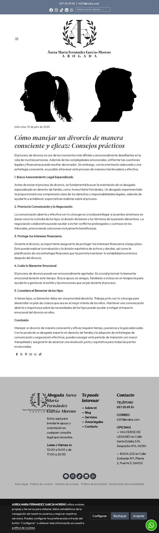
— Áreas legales (92, 422)
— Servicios (89, 417)
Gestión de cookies (67, 484)
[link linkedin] (66, 10)
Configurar (99, 516)
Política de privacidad (94, 484)
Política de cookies (41, 484)
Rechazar (119, 516)
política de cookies (23, 527)
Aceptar (138, 516)
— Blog (86, 412)
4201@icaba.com (89, 3)
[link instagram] (56, 10)
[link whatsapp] (71, 10)
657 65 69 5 (124, 407)
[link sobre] (27, 402)
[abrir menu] (17, 39)
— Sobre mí (89, 408)
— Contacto (90, 426)
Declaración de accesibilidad (126, 484)
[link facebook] (51, 10)
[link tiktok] (61, 10)
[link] (79, 38)
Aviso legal (21, 484)
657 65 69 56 (67, 3)
